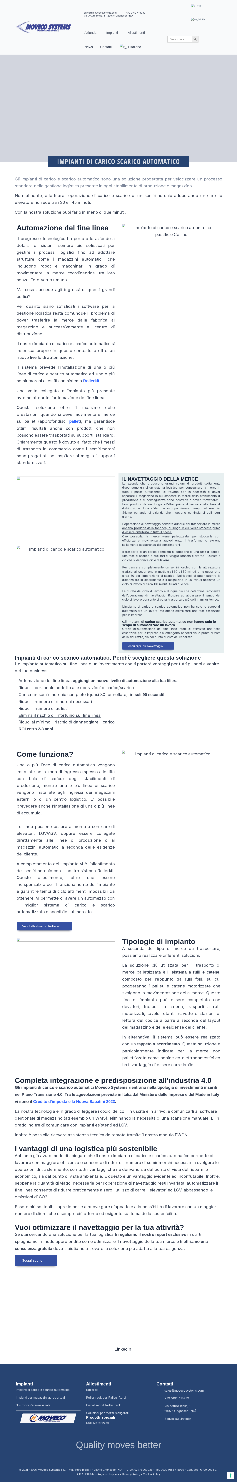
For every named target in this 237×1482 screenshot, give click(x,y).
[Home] (43, 27)
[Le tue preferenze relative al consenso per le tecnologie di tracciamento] (230, 1475)
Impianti (112, 33)
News (88, 47)
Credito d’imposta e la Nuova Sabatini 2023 (74, 1101)
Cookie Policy (152, 1474)
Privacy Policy (131, 1474)
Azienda (90, 33)
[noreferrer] (48, 1418)
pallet (74, 421)
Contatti (106, 47)
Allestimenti (136, 33)
